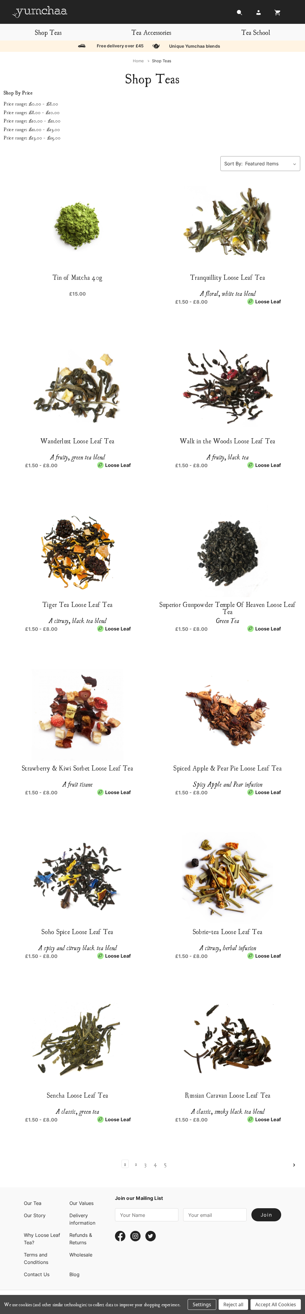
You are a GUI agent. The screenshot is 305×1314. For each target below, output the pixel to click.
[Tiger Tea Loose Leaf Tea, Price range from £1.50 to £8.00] (77, 551)
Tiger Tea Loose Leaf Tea (77, 604)
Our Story (35, 1215)
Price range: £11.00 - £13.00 (32, 129)
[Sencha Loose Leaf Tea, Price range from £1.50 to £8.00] (77, 1042)
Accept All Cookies (275, 1304)
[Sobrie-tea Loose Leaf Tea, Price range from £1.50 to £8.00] (227, 878)
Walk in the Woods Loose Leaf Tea (228, 440)
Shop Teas (48, 32)
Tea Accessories (151, 32)
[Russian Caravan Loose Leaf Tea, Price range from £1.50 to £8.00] (227, 1042)
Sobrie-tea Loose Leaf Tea (227, 931)
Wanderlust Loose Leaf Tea (77, 440)
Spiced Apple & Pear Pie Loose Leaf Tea (227, 767)
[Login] (258, 14)
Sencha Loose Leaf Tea (77, 1095)
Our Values (81, 1203)
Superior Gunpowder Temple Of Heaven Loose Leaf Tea (227, 608)
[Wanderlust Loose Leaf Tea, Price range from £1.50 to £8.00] (77, 388)
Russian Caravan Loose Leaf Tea (228, 1095)
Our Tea (32, 1203)
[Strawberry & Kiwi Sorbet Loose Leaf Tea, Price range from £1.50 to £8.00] (77, 715)
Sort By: (233, 164)
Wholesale (80, 1255)
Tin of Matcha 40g (77, 277)
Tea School (255, 32)
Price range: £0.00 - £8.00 (31, 103)
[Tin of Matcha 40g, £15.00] (77, 224)
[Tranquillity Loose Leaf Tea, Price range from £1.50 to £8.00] (227, 224)
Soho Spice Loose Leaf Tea (77, 931)
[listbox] (272, 163)
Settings (202, 1304)
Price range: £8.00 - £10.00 (32, 112)
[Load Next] (294, 1165)
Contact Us (36, 1274)
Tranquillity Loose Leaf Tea (227, 277)
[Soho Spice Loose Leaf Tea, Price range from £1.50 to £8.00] (77, 878)
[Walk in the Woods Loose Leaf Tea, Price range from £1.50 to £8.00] (227, 388)
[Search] (239, 14)
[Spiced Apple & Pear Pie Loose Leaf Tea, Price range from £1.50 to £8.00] (227, 715)
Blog (74, 1274)
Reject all (233, 1304)
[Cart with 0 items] (275, 14)
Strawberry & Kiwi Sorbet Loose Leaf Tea (77, 767)
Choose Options (227, 636)
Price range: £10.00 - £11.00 (32, 120)
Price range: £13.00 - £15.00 (32, 137)
